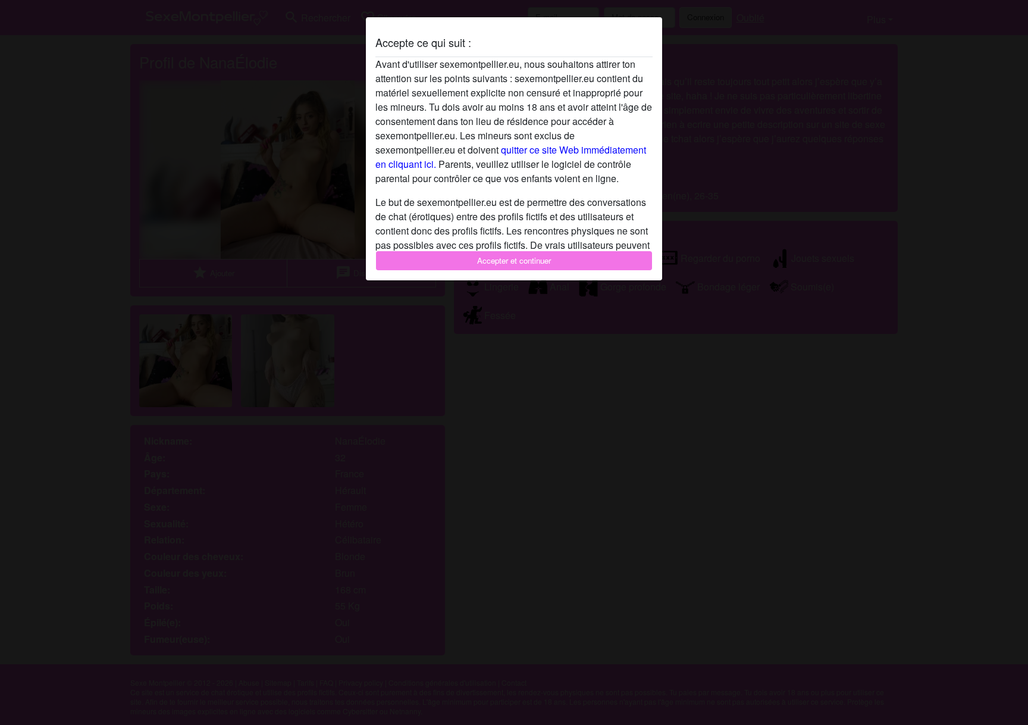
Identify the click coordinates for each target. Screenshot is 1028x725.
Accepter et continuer (514, 260)
